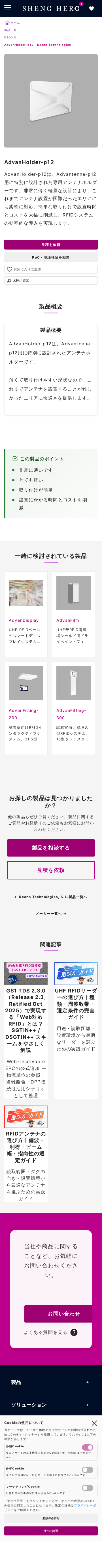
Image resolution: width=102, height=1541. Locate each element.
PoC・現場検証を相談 (51, 257)
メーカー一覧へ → (51, 913)
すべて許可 (51, 1531)
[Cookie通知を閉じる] (94, 1422)
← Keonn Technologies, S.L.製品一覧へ (50, 897)
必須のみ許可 (51, 1518)
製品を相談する (51, 848)
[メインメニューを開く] (7, 8)
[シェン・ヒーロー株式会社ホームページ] (51, 8)
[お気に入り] (91, 8)
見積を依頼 (51, 244)
